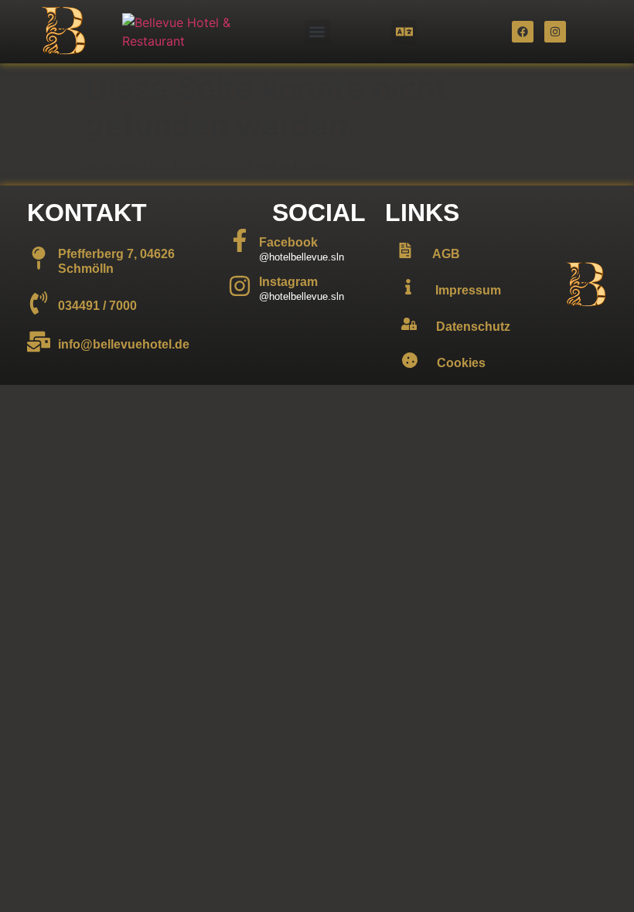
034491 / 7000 (97, 305)
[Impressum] (408, 286)
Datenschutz (473, 326)
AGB (446, 253)
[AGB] (405, 250)
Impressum (468, 290)
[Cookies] (410, 360)
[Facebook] (522, 32)
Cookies (461, 362)
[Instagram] (555, 32)
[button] (317, 32)
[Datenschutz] (409, 324)
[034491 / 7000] (38, 303)
